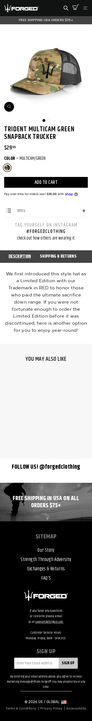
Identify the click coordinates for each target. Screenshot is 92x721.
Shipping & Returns (58, 256)
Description (20, 256)
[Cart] (75, 8)
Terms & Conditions (21, 708)
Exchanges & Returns (46, 569)
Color (24, 158)
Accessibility (76, 708)
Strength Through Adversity (46, 559)
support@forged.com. (49, 622)
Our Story (46, 550)
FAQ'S (46, 578)
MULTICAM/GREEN (7, 168)
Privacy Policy (51, 708)
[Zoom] (9, 107)
